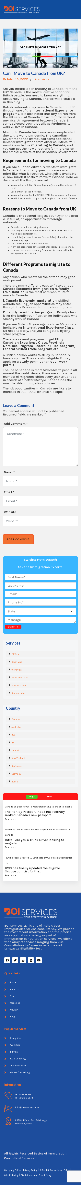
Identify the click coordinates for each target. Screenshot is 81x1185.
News (49, 796)
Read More (10, 819)
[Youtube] (39, 960)
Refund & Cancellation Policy (55, 1170)
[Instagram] (23, 960)
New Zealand (18, 758)
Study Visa (16, 662)
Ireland (15, 750)
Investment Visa (19, 677)
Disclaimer (26, 1175)
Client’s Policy (11, 1175)
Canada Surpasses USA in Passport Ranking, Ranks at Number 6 (38, 807)
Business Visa (18, 685)
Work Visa (16, 670)
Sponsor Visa (18, 693)
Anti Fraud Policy (42, 1175)
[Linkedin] (31, 960)
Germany (16, 774)
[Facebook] (7, 960)
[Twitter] (15, 960)
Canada (15, 719)
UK (12, 743)
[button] (73, 9)
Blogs (32, 796)
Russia (14, 781)
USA (13, 735)
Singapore (16, 766)
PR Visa (15, 654)
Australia (16, 727)
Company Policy (12, 1170)
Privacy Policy (30, 1170)
